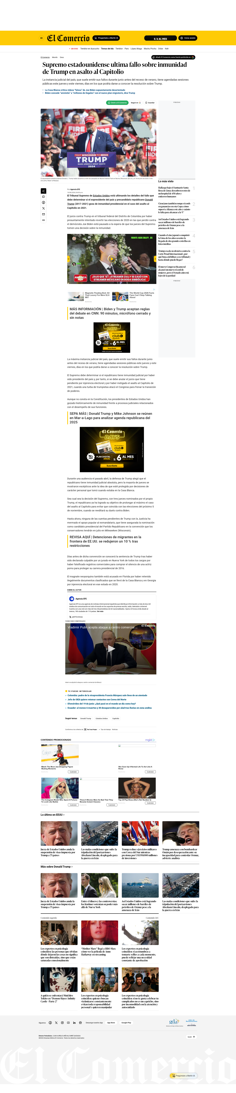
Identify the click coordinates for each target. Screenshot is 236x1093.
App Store (111, 1019)
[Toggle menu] (41, 38)
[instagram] (62, 1018)
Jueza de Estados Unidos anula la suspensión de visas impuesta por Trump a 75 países (58, 848)
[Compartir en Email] (43, 214)
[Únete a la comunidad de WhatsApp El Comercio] (117, 103)
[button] (110, 648)
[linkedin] (74, 1018)
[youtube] (68, 1018)
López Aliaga (136, 48)
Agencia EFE (75, 189)
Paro (127, 48)
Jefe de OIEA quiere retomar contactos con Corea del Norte (97, 699)
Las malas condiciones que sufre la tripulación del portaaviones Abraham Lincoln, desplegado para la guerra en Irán (99, 850)
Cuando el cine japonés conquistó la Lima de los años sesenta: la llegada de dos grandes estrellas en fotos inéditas (174, 239)
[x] (56, 1018)
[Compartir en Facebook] (43, 202)
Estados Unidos (102, 718)
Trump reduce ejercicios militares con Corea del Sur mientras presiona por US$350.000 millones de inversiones (139, 850)
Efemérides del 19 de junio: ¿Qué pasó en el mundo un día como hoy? (102, 703)
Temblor (119, 48)
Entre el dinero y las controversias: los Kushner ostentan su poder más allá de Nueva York (99, 900)
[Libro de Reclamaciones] (191, 1019)
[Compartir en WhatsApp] (43, 197)
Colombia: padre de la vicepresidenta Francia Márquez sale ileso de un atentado (107, 695)
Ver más (100, 611)
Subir (190, 1033)
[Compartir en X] (43, 208)
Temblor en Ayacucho (89, 48)
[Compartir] (43, 191)
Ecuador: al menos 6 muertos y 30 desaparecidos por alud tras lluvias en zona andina (110, 708)
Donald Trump (85, 718)
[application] (110, 648)
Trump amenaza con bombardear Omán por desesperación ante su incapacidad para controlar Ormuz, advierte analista (180, 850)
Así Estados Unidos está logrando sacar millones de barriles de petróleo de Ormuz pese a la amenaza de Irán (173, 223)
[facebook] (50, 1018)
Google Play (126, 1019)
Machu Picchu (150, 48)
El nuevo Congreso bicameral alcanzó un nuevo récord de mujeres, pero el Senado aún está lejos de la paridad (173, 271)
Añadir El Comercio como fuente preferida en (173, 57)
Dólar (160, 48)
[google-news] (80, 1018)
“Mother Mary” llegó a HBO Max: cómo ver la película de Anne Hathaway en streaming (98, 947)
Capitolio (115, 718)
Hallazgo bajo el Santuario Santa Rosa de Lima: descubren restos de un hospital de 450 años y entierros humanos (174, 192)
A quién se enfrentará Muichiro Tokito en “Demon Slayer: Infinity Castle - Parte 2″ (58, 994)
